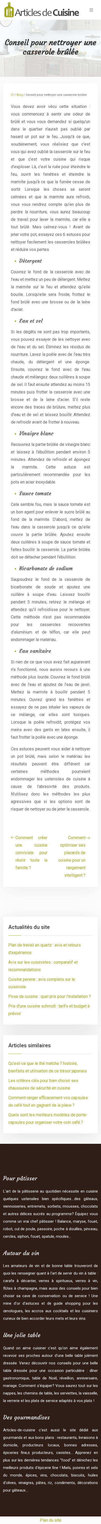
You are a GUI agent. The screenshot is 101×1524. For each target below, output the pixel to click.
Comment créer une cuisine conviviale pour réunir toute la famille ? (31, 852)
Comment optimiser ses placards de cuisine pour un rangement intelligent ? (71, 856)
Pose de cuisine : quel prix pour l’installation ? (49, 996)
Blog (20, 95)
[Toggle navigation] (91, 10)
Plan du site (50, 1520)
